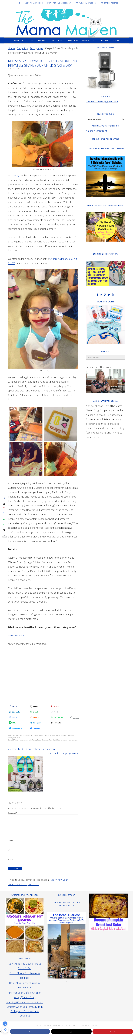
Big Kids (23, 735)
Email (11, 850)
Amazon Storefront (96, 130)
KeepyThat (52, 740)
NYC (14, 738)
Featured (29, 735)
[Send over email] (4, 519)
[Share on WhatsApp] (4, 524)
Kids (53, 735)
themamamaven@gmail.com (102, 101)
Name (11, 840)
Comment (12, 813)
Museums (64, 735)
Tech (32, 48)
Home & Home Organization (42, 735)
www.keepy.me (16, 635)
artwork (28, 740)
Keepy (15, 175)
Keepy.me (45, 740)
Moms (58, 735)
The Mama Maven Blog (66, 22)
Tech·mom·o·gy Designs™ (88, 1025)
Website (11, 859)
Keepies (34, 740)
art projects (21, 740)
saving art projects (71, 740)
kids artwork (60, 740)
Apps (40, 48)
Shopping (22, 48)
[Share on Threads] (4, 529)
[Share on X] (4, 503)
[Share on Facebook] (4, 498)
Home (11, 48)
